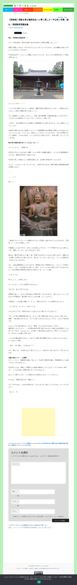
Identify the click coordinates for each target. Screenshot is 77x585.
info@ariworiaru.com (46, 568)
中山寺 (39, 443)
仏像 (42, 443)
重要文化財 (55, 443)
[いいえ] (74, 580)
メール (15, 501)
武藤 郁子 (14, 445)
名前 (15, 491)
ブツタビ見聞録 (26, 443)
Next (66, 17)
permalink (28, 445)
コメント (15, 464)
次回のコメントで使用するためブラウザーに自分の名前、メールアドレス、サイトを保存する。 (39, 516)
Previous (59, 17)
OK (39, 582)
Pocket (24, 33)
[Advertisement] (38, 422)
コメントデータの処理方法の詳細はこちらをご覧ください (32, 527)
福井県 (46, 443)
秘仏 (50, 443)
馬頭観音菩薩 (61, 443)
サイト (14, 511)
